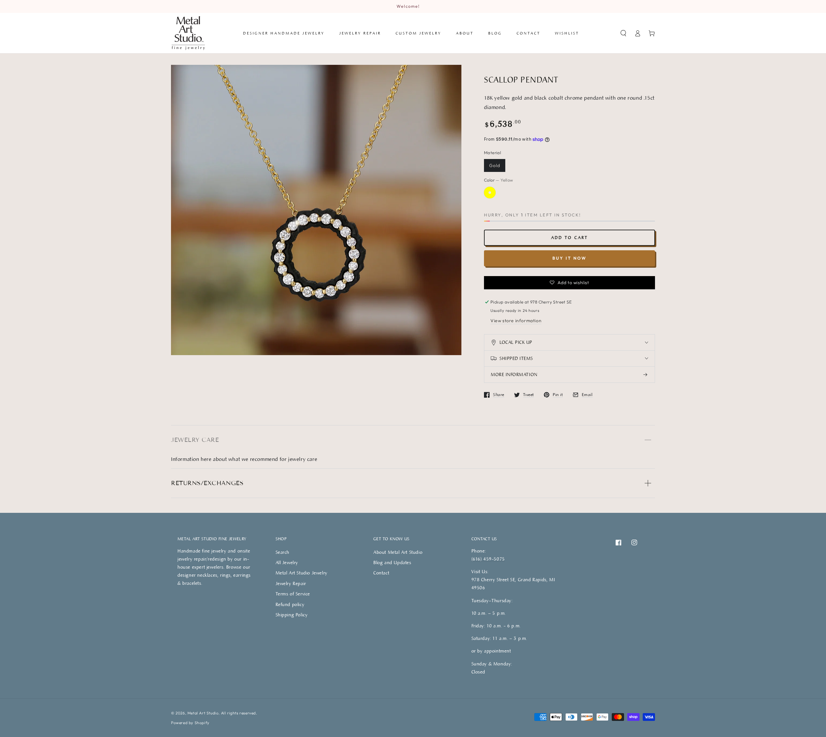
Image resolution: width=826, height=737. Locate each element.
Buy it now (569, 258)
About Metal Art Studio (397, 552)
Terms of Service (293, 593)
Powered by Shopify (190, 722)
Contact (381, 572)
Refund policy (290, 604)
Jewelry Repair (291, 583)
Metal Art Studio (203, 713)
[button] (623, 33)
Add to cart (569, 237)
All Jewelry (287, 562)
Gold (494, 165)
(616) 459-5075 (488, 559)
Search (283, 552)
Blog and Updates (392, 562)
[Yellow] (490, 192)
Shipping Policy (292, 614)
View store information (515, 321)
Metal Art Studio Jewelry (301, 572)
